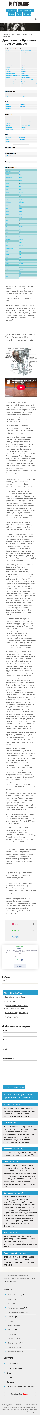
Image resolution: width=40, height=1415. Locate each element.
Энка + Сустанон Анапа (15, 576)
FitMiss (10, 1334)
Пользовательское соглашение (14, 1284)
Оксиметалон (13, 1338)
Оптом (19, 14)
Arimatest (11, 1330)
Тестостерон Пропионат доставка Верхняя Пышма (19, 840)
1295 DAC (11, 1317)
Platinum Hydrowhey (15, 1295)
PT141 (10, 1303)
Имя (5, 1030)
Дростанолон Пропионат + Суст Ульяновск (18, 35)
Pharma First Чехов (13, 1016)
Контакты (27, 14)
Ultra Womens (13, 1347)
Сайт (5, 1049)
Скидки (11, 14)
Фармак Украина (14, 1343)
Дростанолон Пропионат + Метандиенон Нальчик (16, 568)
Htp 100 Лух (10, 1001)
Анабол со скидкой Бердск (16, 1012)
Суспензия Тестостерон (16, 1312)
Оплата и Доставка (26, 10)
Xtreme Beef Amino (14, 1351)
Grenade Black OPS (15, 1325)
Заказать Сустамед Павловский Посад (19, 556)
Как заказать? (11, 10)
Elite (9, 1321)
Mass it (10, 1299)
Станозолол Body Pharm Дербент (20, 1386)
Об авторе (20, 966)
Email (6, 1039)
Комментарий (9, 1058)
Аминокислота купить (16, 1308)
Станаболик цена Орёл (15, 996)
